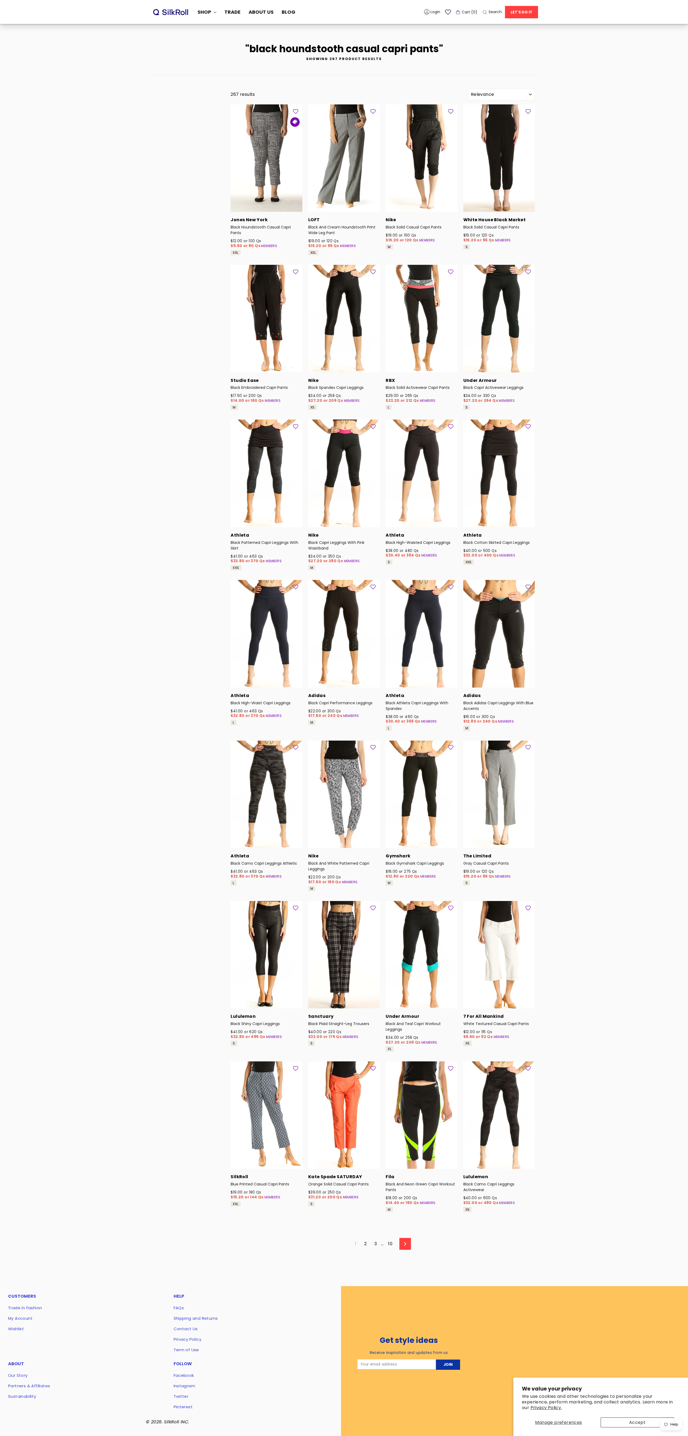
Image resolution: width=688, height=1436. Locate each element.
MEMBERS (269, 246)
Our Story (18, 1375)
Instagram (184, 1386)
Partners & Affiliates (29, 1386)
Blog (288, 12)
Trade (232, 12)
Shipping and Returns (196, 1318)
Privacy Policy (188, 1339)
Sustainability (22, 1396)
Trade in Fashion (25, 1308)
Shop (205, 12)
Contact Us (186, 1329)
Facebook (184, 1375)
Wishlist (16, 1329)
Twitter (181, 1396)
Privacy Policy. (546, 1408)
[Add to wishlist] (295, 111)
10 (390, 1244)
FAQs (179, 1308)
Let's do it (521, 12)
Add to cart (266, 204)
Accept (637, 1422)
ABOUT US (261, 12)
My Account (20, 1318)
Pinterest (183, 1407)
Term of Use (186, 1350)
